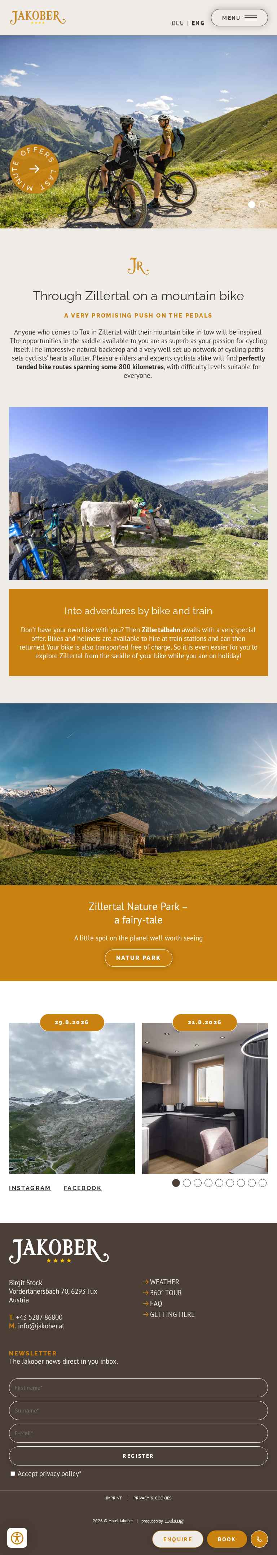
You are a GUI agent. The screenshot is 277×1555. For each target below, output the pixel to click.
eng (198, 22)
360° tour (166, 1292)
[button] (138, 493)
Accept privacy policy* (50, 1473)
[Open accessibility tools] (17, 1538)
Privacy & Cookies (152, 1498)
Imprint (114, 1498)
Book (227, 1539)
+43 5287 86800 (39, 1317)
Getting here (172, 1314)
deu (178, 22)
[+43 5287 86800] (259, 1539)
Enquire (177, 1539)
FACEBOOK (83, 1188)
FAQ (156, 1303)
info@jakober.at (41, 1326)
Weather (164, 1281)
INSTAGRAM (30, 1188)
